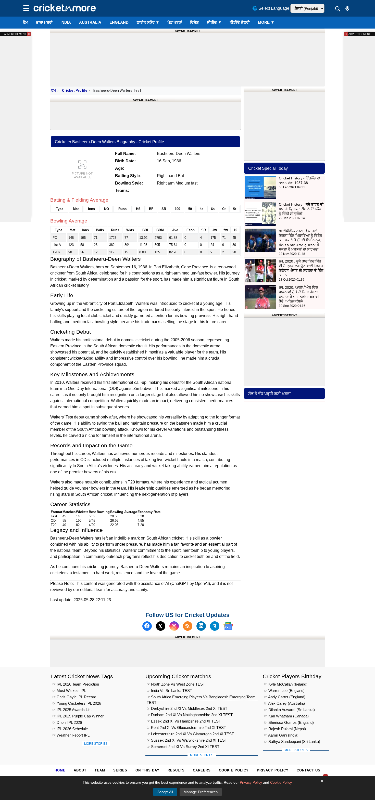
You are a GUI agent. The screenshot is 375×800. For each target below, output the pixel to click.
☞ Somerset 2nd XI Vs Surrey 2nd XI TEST (183, 746)
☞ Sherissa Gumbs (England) (289, 722)
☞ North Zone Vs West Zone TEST (176, 684)
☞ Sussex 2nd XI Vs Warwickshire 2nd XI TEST (187, 740)
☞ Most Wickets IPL (69, 690)
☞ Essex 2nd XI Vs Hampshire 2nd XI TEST (184, 721)
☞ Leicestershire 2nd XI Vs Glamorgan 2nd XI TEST (190, 734)
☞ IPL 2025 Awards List (72, 709)
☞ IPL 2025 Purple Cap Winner (78, 716)
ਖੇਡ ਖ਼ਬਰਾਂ (175, 22)
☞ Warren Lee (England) (284, 690)
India (65, 22)
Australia (90, 22)
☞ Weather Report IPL (71, 735)
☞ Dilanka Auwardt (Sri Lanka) (289, 709)
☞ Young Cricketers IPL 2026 (76, 703)
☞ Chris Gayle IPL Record (74, 697)
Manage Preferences (201, 792)
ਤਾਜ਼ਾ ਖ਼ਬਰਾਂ (44, 22)
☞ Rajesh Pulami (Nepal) (285, 729)
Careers (202, 770)
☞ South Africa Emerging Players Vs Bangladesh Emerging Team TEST (201, 698)
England (119, 22)
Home (60, 770)
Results (176, 770)
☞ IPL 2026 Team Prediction (75, 684)
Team (100, 770)
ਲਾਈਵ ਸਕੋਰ (148, 22)
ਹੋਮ (25, 22)
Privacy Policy (273, 770)
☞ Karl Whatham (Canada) (286, 716)
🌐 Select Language (270, 8)
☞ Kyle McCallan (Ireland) (285, 684)
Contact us (308, 770)
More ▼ (266, 22)
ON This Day (147, 770)
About (80, 770)
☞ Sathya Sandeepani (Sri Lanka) (292, 741)
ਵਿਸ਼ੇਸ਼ (194, 22)
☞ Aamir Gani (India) (281, 735)
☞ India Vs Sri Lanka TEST (169, 690)
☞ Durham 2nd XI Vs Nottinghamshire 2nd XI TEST (190, 715)
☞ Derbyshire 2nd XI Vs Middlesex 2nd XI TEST (187, 708)
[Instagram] (174, 626)
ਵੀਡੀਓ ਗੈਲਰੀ (240, 22)
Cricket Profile (74, 90)
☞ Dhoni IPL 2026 (67, 722)
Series (120, 770)
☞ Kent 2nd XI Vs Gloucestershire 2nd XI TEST (186, 727)
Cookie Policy (234, 770)
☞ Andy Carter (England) (284, 697)
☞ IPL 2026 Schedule (70, 729)
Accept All (165, 792)
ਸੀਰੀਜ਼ (214, 22)
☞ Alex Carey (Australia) (284, 703)
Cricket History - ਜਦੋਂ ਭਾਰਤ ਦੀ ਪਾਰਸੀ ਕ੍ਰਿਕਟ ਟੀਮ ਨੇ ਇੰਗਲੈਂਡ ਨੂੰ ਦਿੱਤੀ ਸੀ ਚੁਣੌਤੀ (301, 209)
